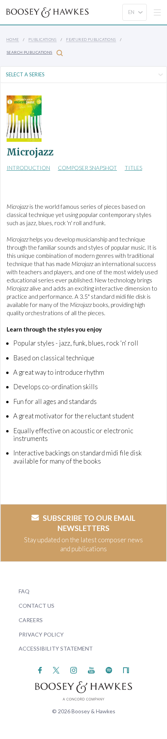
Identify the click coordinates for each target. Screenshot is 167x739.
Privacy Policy (41, 634)
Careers (31, 620)
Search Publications (29, 52)
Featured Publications (91, 39)
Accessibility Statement (56, 648)
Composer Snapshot (87, 167)
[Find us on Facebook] (40, 669)
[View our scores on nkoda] (126, 669)
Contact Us (36, 605)
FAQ (24, 591)
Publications (42, 39)
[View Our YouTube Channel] (91, 669)
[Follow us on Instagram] (73, 669)
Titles (133, 167)
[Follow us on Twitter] (56, 669)
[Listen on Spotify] (109, 669)
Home (12, 39)
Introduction (28, 167)
